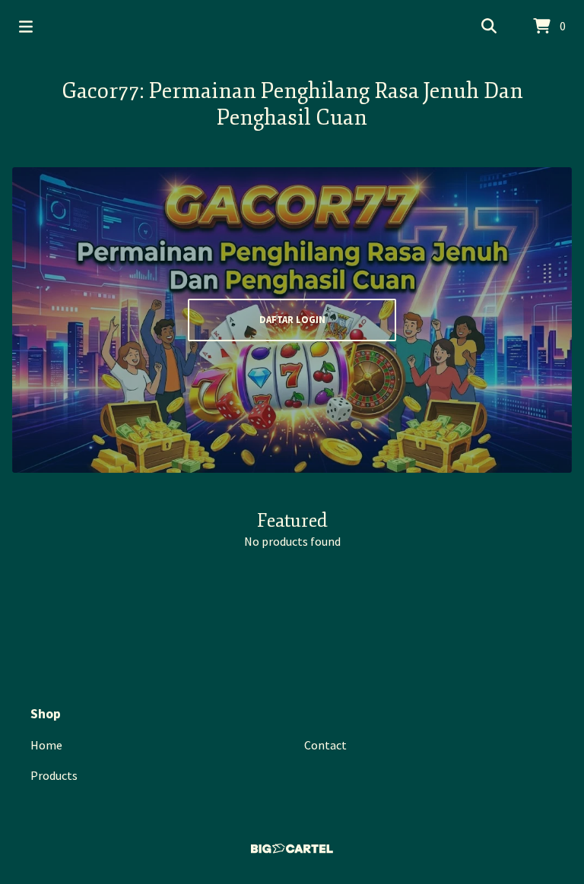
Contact (325, 745)
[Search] (489, 26)
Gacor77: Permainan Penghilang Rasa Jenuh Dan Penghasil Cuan (292, 104)
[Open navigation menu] (26, 26)
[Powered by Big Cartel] (292, 849)
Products (54, 775)
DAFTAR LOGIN (292, 319)
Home (46, 745)
